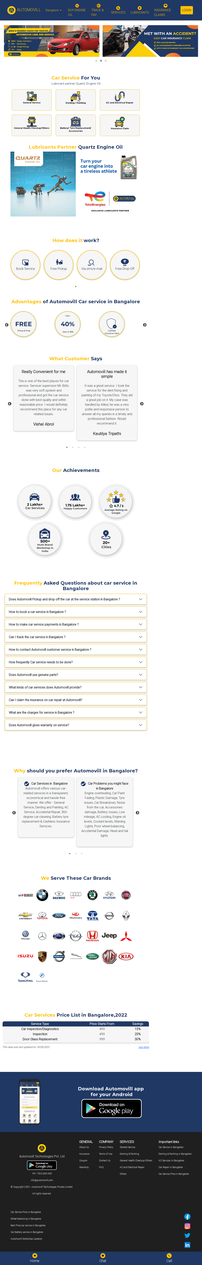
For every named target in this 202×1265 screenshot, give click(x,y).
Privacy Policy (106, 1147)
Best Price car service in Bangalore (28, 1225)
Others (123, 1174)
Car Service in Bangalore (171, 1147)
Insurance (84, 1154)
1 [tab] (76, 286)
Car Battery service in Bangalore (27, 1232)
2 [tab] (73, 447)
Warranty (84, 1167)
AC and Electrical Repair (132, 1167)
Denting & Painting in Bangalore (175, 1154)
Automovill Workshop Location (26, 1238)
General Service (127, 1147)
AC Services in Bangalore (171, 1160)
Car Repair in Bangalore (171, 1167)
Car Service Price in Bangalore (174, 1174)
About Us (84, 1147)
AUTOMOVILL (28, 9)
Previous (7, 325)
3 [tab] (79, 447)
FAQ (101, 1167)
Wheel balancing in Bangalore (26, 1218)
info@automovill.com (42, 1180)
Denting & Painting (129, 1154)
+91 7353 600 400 (42, 1173)
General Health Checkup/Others (136, 1160)
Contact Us (104, 1160)
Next (145, 325)
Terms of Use (105, 1154)
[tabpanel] (26, 266)
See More (143, 1047)
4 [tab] (85, 447)
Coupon (83, 1160)
